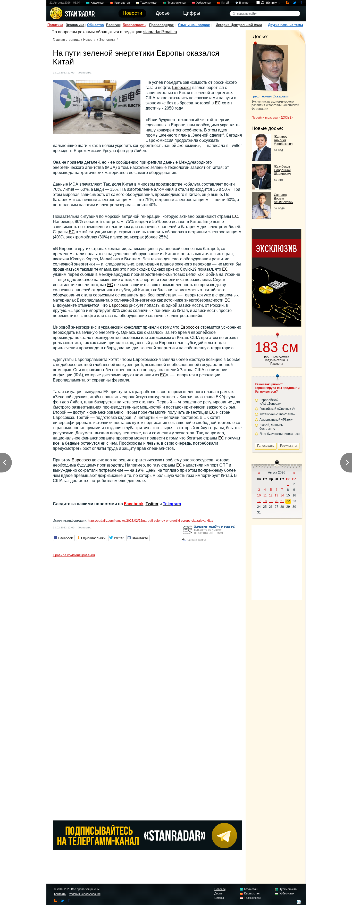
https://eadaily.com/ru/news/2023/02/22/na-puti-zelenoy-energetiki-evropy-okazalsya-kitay (150, 520)
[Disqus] (147, 624)
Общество (95, 25)
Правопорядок (161, 25)
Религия (113, 25)
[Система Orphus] (211, 541)
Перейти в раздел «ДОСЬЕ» (272, 117)
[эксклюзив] (276, 325)
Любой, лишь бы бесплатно (271, 426)
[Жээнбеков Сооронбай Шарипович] (261, 188)
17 (259, 501)
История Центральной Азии (239, 25)
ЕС (218, 103)
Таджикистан (148, 2)
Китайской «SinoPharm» (277, 414)
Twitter (152, 504)
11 (265, 495)
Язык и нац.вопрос (194, 25)
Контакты (60, 893)
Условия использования (84, 893)
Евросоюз (181, 87)
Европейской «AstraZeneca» (270, 401)
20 (276, 501)
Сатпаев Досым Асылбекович (283, 198)
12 (271, 495)
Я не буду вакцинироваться (279, 434)
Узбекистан (203, 2)
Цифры (219, 897)
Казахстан (97, 2)
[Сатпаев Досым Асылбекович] (261, 218)
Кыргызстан (122, 2)
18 (265, 501)
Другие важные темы (285, 25)
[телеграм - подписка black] (147, 849)
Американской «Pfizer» (276, 419)
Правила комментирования (74, 555)
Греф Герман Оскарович (270, 96)
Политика (55, 25)
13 (276, 495)
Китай (225, 2)
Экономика (75, 25)
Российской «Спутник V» (277, 409)
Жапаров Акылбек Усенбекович (283, 140)
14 (282, 495)
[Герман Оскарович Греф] (270, 66)
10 (259, 495)
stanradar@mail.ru (160, 32)
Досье (218, 893)
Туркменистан (176, 2)
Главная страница (66, 39)
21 (282, 501)
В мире (243, 2)
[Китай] (98, 72)
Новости (89, 39)
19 (271, 501)
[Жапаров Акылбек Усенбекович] (261, 159)
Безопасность (134, 25)
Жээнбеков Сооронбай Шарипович (282, 170)
